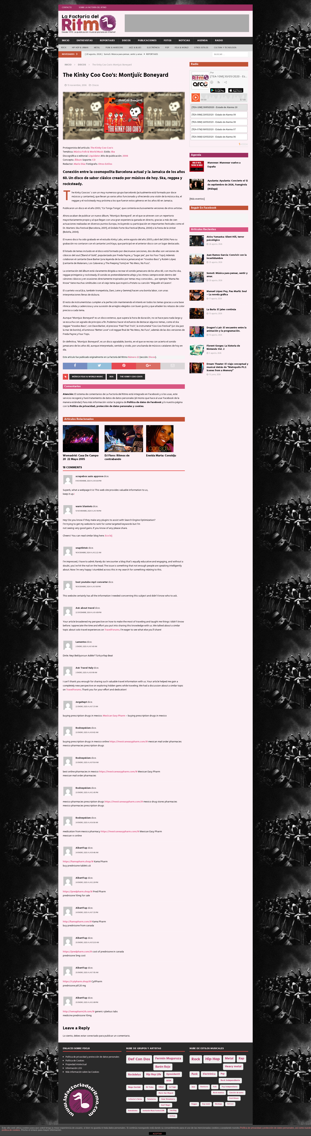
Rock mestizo (218, 1092)
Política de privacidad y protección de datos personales (92, 1057)
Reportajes (107, 40)
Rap (241, 1058)
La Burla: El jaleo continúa (221, 310)
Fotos (167, 40)
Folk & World (181, 47)
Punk (194, 1074)
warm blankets (84, 506)
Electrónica (153, 47)
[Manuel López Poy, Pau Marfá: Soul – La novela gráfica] (197, 295)
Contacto (67, 7)
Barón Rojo (162, 1066)
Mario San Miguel (166, 1093)
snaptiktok (82, 548)
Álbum (78, 160)
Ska (113, 152)
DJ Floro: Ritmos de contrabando (117, 457)
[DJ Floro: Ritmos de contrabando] (124, 438)
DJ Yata (149, 1087)
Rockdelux (134, 1075)
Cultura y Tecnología (225, 47)
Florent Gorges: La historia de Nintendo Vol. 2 (223, 347)
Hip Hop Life (153, 1075)
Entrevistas (85, 40)
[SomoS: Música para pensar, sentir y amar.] (197, 277)
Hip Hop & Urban (80, 47)
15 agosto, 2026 (215, 313)
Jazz (193, 1087)
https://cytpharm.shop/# (77, 982)
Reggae (194, 1104)
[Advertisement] (190, 22)
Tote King (173, 1110)
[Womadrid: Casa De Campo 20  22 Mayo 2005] (82, 438)
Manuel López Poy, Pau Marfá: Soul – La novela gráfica (227, 293)
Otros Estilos (105, 164)
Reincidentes (133, 1111)
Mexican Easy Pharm (114, 716)
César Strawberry (168, 1099)
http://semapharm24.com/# (78, 1012)
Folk (215, 1086)
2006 (125, 156)
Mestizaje (218, 1104)
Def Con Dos (139, 1059)
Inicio (65, 40)
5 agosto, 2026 (215, 353)
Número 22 (133, 357)
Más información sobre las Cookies (82, 1072)
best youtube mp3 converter (92, 582)
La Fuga (172, 1087)
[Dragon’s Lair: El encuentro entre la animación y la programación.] (197, 331)
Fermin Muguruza (168, 1058)
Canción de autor (236, 1092)
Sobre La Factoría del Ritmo (92, 7)
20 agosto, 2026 (215, 280)
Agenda (202, 40)
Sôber (161, 1087)
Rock (63, 47)
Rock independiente (230, 1080)
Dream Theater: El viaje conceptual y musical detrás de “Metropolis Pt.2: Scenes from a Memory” (227, 367)
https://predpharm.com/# (77, 952)
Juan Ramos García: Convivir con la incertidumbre (227, 256)
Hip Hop (212, 1059)
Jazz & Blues (135, 47)
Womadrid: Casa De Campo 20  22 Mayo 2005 (80, 457)
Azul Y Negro (165, 1105)
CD (93, 160)
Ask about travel (85, 608)
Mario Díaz (80, 164)
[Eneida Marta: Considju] (165, 438)
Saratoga (172, 1116)
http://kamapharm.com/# (77, 922)
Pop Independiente (229, 1086)
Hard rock (230, 1104)
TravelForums (112, 630)
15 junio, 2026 (215, 374)
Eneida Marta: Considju (161, 455)
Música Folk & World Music (89, 152)
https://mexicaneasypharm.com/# (128, 742)
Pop (167, 47)
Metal (97, 47)
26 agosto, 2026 (215, 244)
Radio (219, 40)
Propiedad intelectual (76, 1064)
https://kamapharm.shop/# (78, 862)
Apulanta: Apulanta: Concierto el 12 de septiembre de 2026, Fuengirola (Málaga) (228, 185)
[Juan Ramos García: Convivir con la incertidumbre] (197, 259)
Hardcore (204, 1086)
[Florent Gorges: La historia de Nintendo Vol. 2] (197, 349)
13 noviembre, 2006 (77, 85)
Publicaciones (147, 40)
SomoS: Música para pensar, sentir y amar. (227, 275)
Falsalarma (151, 1099)
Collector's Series (135, 1099)
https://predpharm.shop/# (78, 892)
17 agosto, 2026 (215, 298)
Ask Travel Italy (84, 668)
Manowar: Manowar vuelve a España (224, 165)
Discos (126, 40)
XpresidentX (173, 1074)
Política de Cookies (75, 1061)
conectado (92, 1036)
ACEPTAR (157, 1134)
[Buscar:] (230, 54)
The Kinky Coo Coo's (102, 148)
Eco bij (108, 536)
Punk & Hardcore (114, 47)
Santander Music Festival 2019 (153, 1111)
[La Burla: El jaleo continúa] (197, 313)
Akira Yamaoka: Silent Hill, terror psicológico (225, 238)
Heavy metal (233, 1066)
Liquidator (94, 156)
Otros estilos (201, 47)
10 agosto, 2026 (215, 335)
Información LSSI (74, 1068)
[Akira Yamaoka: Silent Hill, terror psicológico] (197, 240)
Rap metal (206, 1104)
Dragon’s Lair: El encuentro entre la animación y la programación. (226, 329)
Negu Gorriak (134, 1087)
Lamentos (81, 642)
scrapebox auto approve (89, 476)
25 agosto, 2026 (215, 262)
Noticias (184, 40)
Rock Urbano (234, 1098)
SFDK (168, 1081)
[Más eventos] (197, 199)
